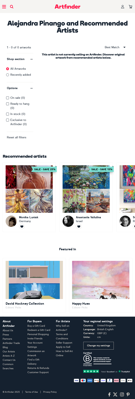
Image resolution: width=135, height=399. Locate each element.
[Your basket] (130, 7)
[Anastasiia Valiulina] (86, 197)
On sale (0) (17, 97)
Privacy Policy (50, 392)
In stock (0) (17, 114)
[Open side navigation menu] (4, 6)
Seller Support (64, 342)
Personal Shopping (38, 334)
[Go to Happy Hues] (100, 285)
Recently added (20, 74)
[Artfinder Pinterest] (128, 394)
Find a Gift (33, 359)
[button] (20, 59)
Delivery (31, 363)
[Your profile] (122, 6)
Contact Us (9, 360)
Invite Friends (35, 338)
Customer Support (38, 372)
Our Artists (9, 351)
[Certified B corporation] (97, 359)
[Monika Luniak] (29, 197)
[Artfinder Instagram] (122, 394)
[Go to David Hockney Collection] (34, 285)
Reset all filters (16, 137)
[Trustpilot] (106, 371)
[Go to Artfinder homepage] (67, 6)
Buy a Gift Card (36, 325)
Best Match (112, 47)
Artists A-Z (9, 355)
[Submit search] (11, 6)
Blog (5, 347)
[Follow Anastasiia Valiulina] (79, 226)
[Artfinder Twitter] (115, 394)
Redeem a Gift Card (38, 330)
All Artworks (18, 68)
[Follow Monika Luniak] (22, 226)
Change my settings (98, 345)
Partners (7, 338)
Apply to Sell (63, 346)
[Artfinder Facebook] (109, 394)
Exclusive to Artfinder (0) (18, 122)
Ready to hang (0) (19, 106)
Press (6, 334)
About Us (8, 330)
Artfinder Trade (11, 343)
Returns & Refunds (38, 368)
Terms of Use (31, 392)
